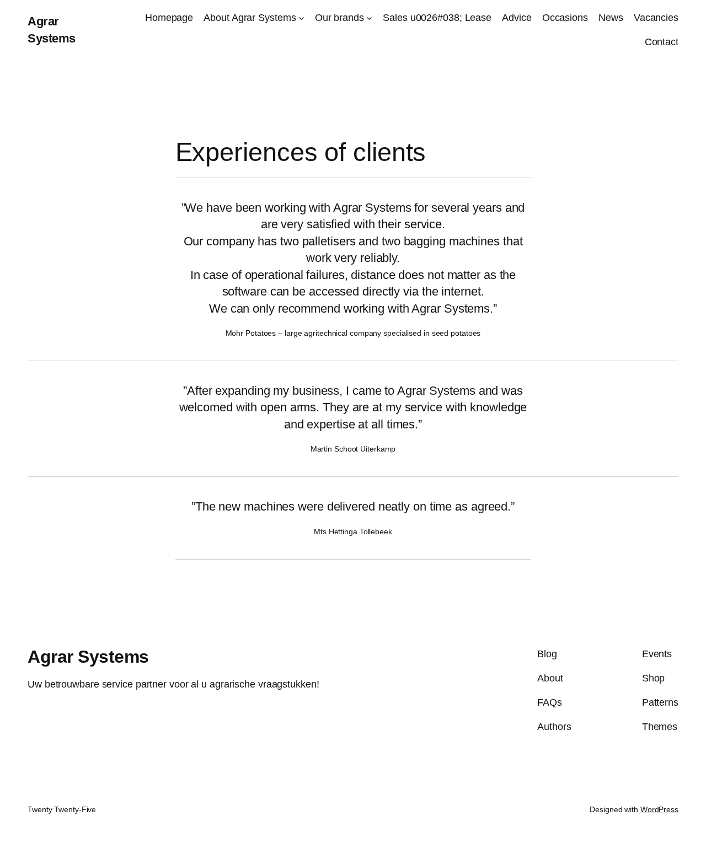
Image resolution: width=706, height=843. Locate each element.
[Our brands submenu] (369, 18)
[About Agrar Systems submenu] (301, 18)
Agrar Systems (88, 657)
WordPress (659, 809)
